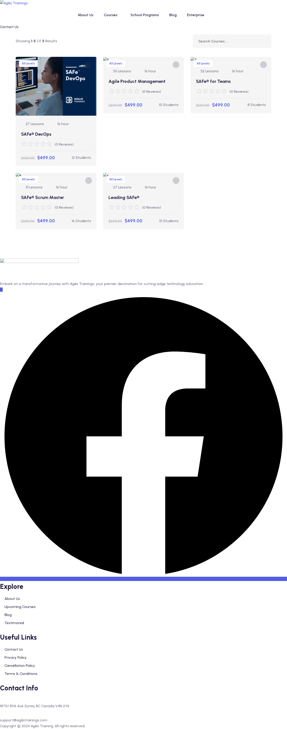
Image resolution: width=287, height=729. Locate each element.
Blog (173, 15)
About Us (85, 15)
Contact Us (13, 649)
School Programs (144, 15)
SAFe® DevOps (36, 134)
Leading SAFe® (124, 197)
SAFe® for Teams (213, 81)
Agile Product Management (137, 81)
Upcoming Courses (20, 607)
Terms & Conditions (20, 674)
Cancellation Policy (19, 665)
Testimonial (14, 623)
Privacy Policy (15, 657)
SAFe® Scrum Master (42, 197)
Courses (110, 15)
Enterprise (195, 15)
